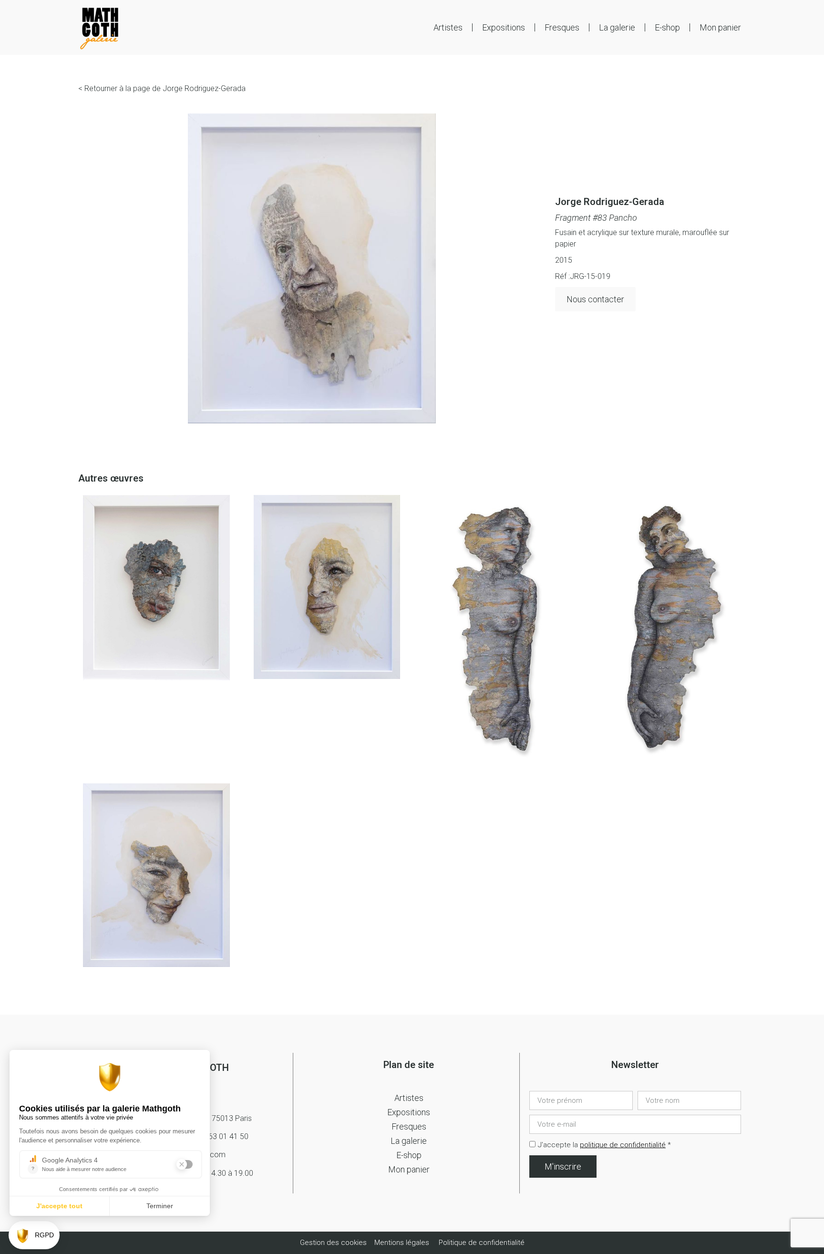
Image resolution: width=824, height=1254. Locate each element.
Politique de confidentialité (482, 1242)
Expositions (503, 27)
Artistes (448, 27)
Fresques (562, 27)
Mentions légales (401, 1242)
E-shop (667, 27)
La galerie (617, 27)
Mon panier (720, 27)
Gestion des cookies (334, 1242)
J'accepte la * (604, 1145)
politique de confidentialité (623, 1145)
